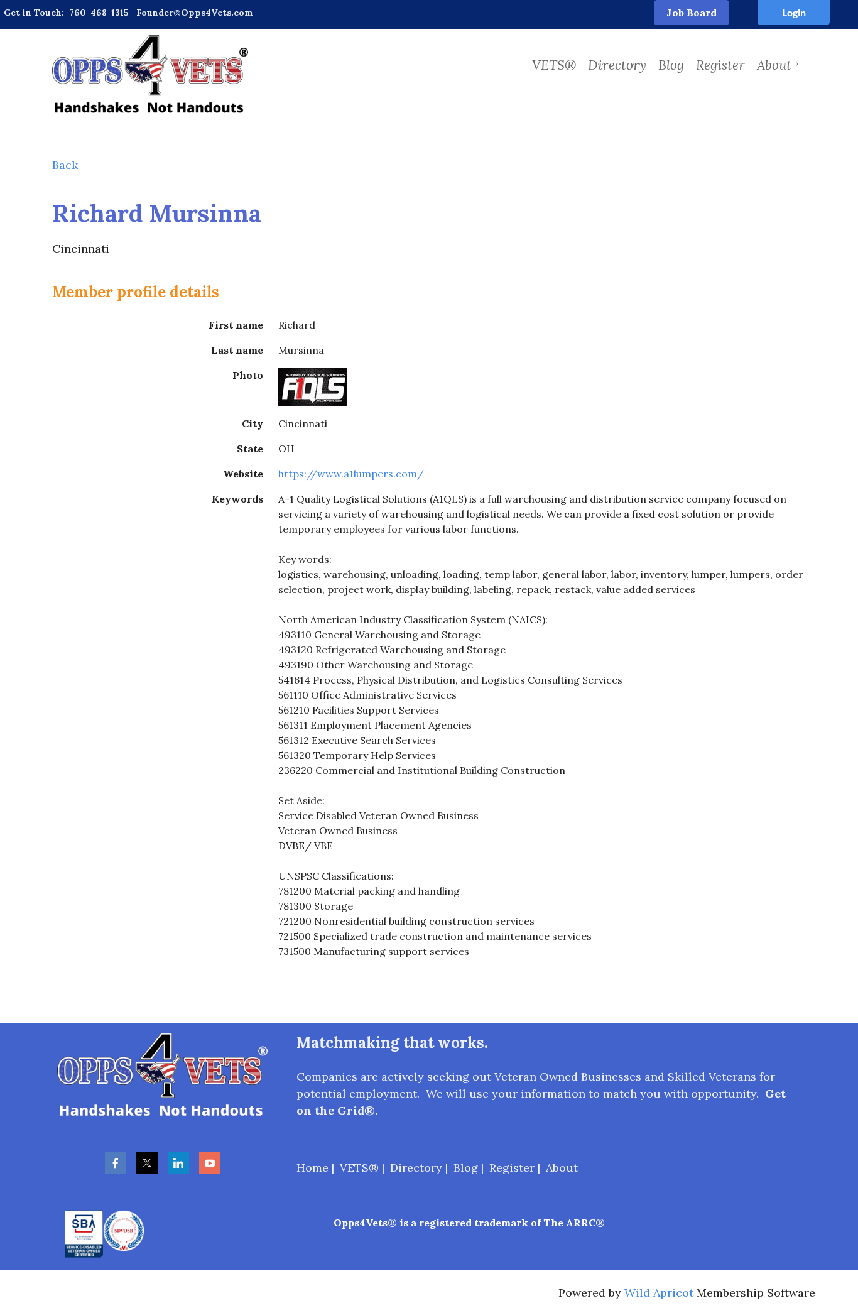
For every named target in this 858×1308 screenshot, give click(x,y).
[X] (147, 1163)
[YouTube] (209, 1163)
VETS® (359, 1167)
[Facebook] (115, 1163)
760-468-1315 (99, 12)
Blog (465, 1167)
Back (65, 165)
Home (312, 1167)
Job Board (691, 12)
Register (512, 1167)
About (562, 1167)
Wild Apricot (658, 1292)
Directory (416, 1167)
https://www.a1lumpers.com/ (351, 473)
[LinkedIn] (178, 1163)
